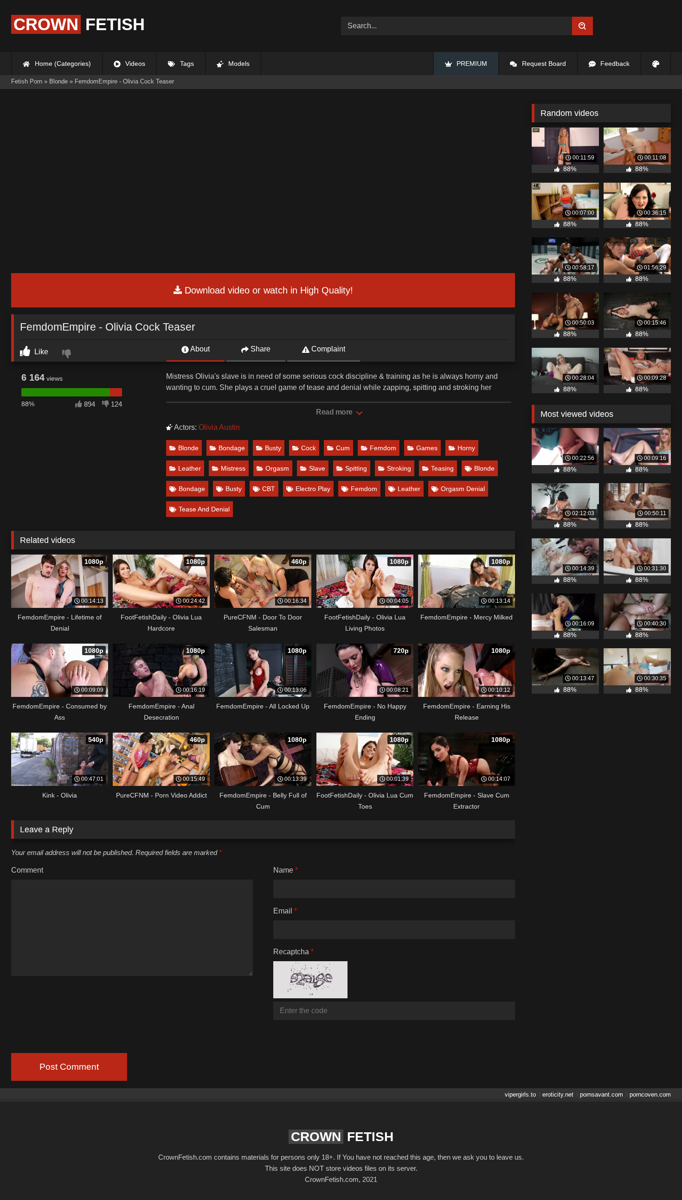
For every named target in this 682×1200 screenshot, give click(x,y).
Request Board (543, 63)
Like (40, 352)
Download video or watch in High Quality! (267, 290)
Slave (317, 468)
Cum (343, 448)
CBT (268, 488)
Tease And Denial (204, 509)
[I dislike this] (67, 354)
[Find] (582, 26)
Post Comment (69, 1067)
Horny (466, 448)
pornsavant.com (601, 1094)
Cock (308, 448)
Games (427, 448)
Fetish (79, 24)
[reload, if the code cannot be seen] (310, 996)
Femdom (383, 448)
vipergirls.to (520, 1094)
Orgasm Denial (463, 488)
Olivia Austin (219, 427)
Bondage (232, 448)
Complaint (327, 349)
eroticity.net (557, 1094)
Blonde (188, 448)
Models (238, 63)
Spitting (356, 468)
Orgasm (277, 468)
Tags (186, 63)
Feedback (614, 63)
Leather (189, 468)
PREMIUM (471, 63)
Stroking (399, 468)
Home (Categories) (62, 63)
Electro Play (313, 488)
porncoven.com (650, 1094)
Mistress (233, 468)
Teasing (442, 468)
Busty (273, 448)
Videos (134, 63)
